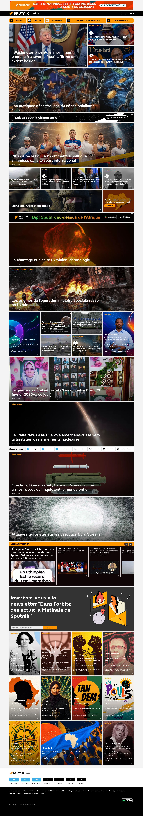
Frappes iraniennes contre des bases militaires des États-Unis (22, 350)
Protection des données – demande (99, 791)
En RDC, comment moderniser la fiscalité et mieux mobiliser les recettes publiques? (24, 759)
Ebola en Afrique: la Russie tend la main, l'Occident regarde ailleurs (23, 715)
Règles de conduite (119, 791)
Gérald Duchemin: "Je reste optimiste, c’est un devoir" (118, 759)
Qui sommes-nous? (15, 791)
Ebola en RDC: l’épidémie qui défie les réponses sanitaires (23, 754)
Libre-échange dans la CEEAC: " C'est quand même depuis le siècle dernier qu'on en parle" (55, 669)
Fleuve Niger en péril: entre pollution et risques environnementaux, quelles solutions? (85, 703)
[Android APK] (127, 800)
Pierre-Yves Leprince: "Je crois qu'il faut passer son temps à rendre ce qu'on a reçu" (117, 747)
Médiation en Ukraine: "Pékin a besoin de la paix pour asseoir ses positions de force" (118, 670)
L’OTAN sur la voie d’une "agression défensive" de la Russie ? (21, 664)
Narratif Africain (56, 698)
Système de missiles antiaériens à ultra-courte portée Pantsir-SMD (23, 340)
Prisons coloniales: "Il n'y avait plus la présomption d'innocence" (53, 709)
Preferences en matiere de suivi (34, 793)
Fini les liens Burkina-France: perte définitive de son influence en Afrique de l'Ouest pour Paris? (117, 344)
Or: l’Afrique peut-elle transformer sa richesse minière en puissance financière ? (86, 659)
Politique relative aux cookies (77, 791)
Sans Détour (46, 170)
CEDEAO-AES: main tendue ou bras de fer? (55, 705)
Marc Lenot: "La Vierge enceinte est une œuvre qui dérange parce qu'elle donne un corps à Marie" (117, 753)
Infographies (15, 336)
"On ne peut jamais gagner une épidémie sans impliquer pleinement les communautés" (23, 748)
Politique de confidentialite (56, 791)
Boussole (14, 743)
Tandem (76, 698)
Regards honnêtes (95, 25)
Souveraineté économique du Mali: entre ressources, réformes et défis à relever (85, 715)
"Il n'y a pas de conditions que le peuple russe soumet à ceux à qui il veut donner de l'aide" (118, 708)
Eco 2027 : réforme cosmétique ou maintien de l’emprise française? (24, 709)
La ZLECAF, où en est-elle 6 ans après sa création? (23, 704)
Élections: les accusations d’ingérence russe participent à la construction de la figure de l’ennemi (24, 658)
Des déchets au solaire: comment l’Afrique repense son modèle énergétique (86, 664)
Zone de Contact (48, 652)
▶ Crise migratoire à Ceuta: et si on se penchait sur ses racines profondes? (116, 338)
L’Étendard (92, 48)
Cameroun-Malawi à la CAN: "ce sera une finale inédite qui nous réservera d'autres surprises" (54, 656)
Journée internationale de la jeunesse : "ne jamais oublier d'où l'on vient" (117, 715)
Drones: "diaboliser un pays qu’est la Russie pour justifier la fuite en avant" (24, 670)
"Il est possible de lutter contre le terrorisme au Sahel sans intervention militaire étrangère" (118, 658)
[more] (85, 65)
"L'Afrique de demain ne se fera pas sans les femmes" (87, 709)
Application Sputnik (15, 793)
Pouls (106, 697)
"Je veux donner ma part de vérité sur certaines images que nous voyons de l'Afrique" (116, 701)
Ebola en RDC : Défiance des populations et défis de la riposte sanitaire (55, 715)
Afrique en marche (110, 170)
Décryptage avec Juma (113, 334)
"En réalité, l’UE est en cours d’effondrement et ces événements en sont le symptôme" (118, 664)
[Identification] (121, 13)
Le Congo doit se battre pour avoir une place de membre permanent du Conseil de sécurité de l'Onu (64, 757)
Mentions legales (29, 791)
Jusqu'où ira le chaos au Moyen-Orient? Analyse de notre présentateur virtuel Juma (117, 350)
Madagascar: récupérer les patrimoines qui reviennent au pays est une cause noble (65, 752)
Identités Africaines (112, 743)
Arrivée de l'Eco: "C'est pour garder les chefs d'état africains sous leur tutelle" (56, 663)
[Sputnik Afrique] (20, 16)
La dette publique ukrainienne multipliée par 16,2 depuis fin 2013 (24, 345)
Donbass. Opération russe (55, 201)
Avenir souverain (78, 337)
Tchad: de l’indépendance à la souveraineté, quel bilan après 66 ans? (86, 670)
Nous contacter (41, 791)
